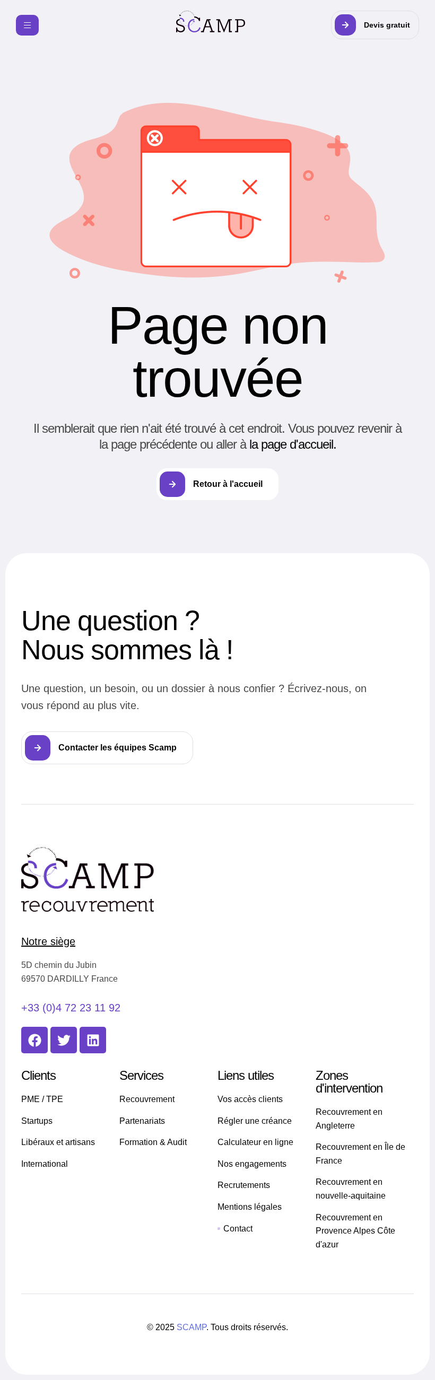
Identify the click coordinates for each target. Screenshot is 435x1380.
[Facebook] (34, 1040)
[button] (375, 25)
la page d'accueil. (292, 444)
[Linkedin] (93, 1040)
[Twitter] (63, 1040)
